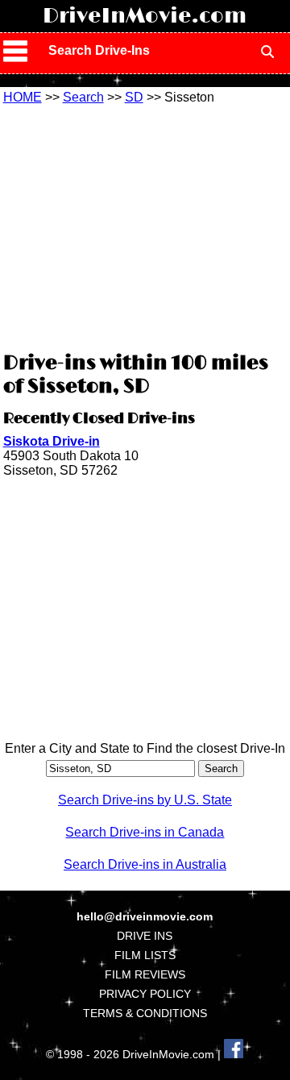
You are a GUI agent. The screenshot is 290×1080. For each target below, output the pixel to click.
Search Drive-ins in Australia (145, 864)
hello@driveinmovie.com (145, 916)
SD (134, 97)
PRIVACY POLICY (145, 993)
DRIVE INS (144, 935)
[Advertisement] (145, 226)
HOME (22, 97)
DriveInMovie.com (144, 16)
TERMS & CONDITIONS (145, 1013)
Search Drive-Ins (99, 50)
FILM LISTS (145, 955)
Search (83, 97)
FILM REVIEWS (145, 974)
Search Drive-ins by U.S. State (145, 800)
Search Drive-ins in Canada (144, 832)
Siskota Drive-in (51, 441)
